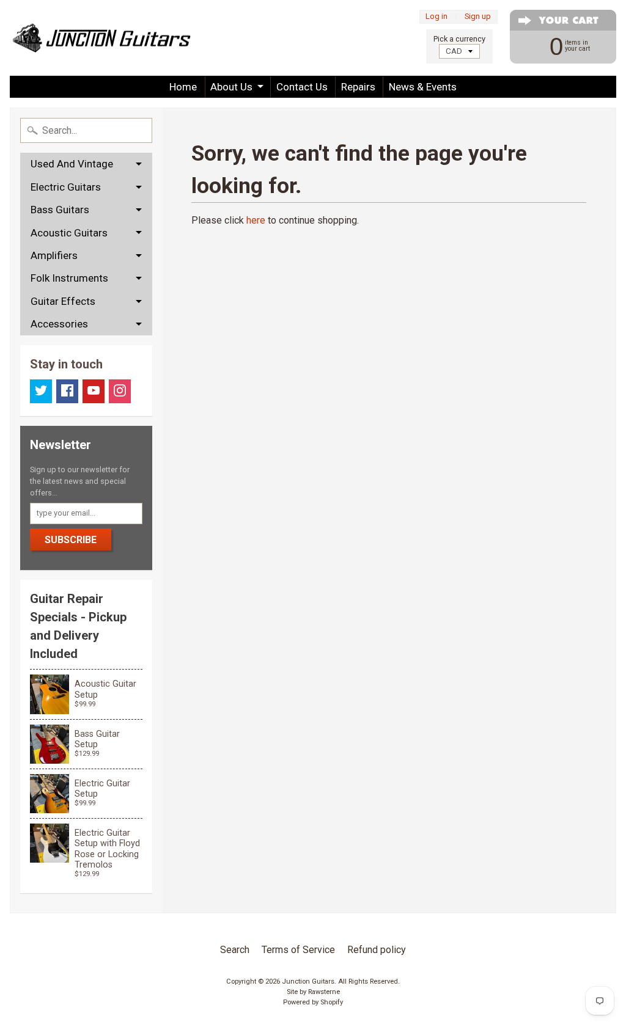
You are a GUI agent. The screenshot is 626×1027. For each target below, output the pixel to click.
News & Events (423, 87)
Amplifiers (54, 255)
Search (234, 950)
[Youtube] (94, 391)
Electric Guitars (66, 187)
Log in (436, 17)
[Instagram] (120, 391)
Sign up (478, 17)
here (255, 220)
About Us (231, 87)
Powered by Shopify (313, 1002)
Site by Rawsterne (313, 992)
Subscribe (71, 540)
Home (183, 87)
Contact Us (302, 87)
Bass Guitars (60, 209)
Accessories (59, 324)
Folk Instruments (69, 278)
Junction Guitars (308, 981)
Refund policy (376, 950)
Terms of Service (298, 950)
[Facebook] (67, 391)
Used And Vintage (72, 164)
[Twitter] (41, 391)
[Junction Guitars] (101, 38)
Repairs (358, 87)
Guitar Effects (63, 301)
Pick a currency (459, 38)
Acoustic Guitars (69, 233)
